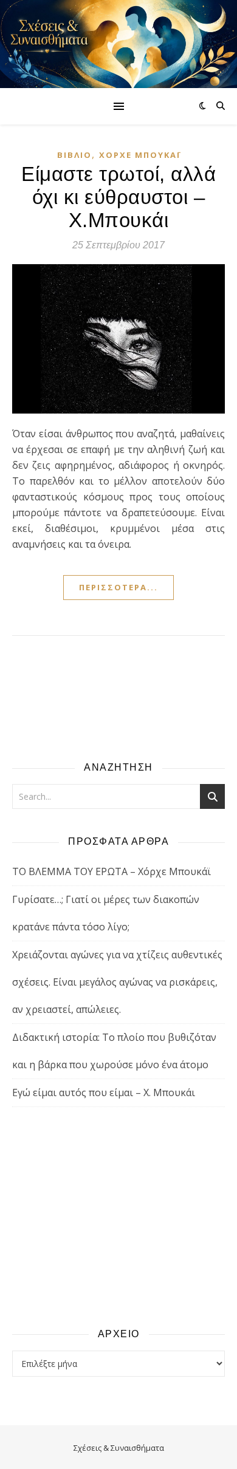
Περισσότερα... (118, 587)
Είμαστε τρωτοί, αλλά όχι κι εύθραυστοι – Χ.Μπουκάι (118, 197)
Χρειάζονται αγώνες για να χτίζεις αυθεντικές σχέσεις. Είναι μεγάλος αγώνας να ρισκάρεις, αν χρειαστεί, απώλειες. (117, 982)
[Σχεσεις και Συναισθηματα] (118, 44)
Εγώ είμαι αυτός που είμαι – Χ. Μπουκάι (103, 1092)
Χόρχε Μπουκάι (139, 154)
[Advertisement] (118, 1216)
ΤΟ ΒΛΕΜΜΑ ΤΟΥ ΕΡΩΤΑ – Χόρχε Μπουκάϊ (111, 871)
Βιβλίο (74, 154)
